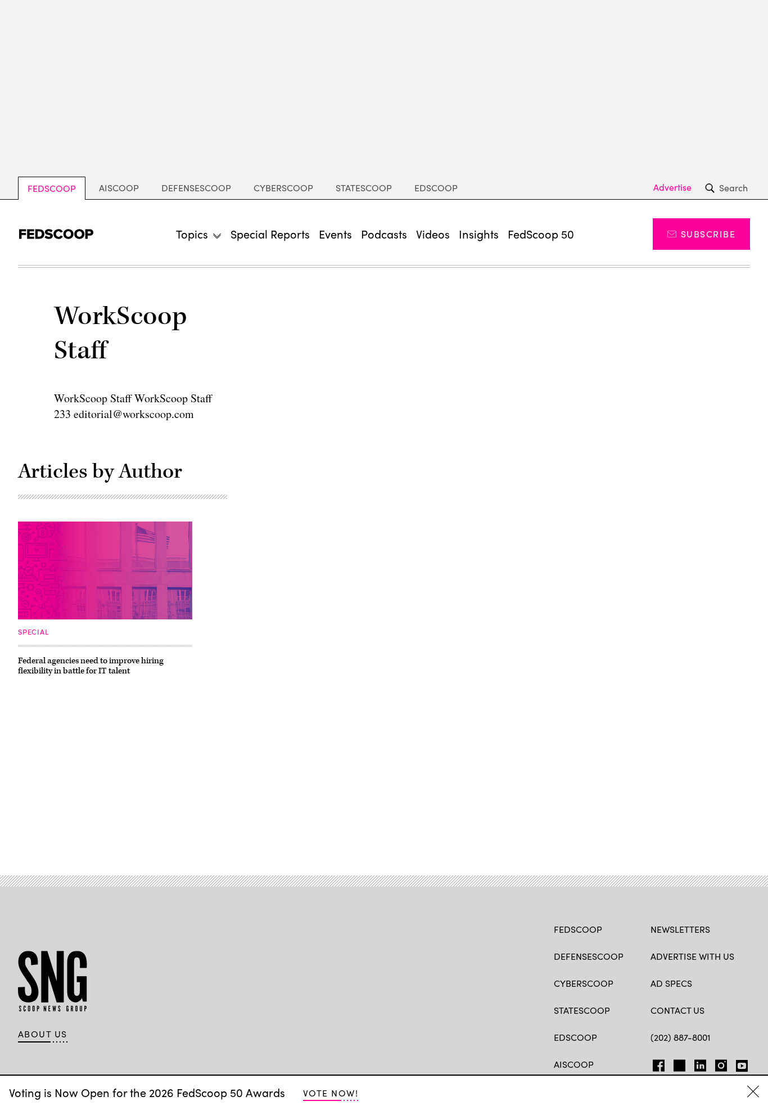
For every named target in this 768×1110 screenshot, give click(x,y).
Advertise (672, 187)
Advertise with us (692, 956)
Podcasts (384, 233)
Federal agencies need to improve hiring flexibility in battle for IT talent (91, 665)
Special (33, 632)
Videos (433, 233)
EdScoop (436, 188)
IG (717, 1063)
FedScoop (52, 188)
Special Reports (270, 233)
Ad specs (671, 983)
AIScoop (119, 188)
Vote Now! (330, 1093)
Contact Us (677, 1010)
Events (335, 233)
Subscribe (708, 234)
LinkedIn (700, 1063)
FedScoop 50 (541, 233)
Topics (192, 233)
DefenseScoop (196, 188)
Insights (479, 233)
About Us (42, 1034)
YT (739, 1063)
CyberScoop (283, 188)
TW (677, 1063)
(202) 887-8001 (680, 1037)
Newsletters (680, 929)
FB (655, 1063)
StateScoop (364, 188)
